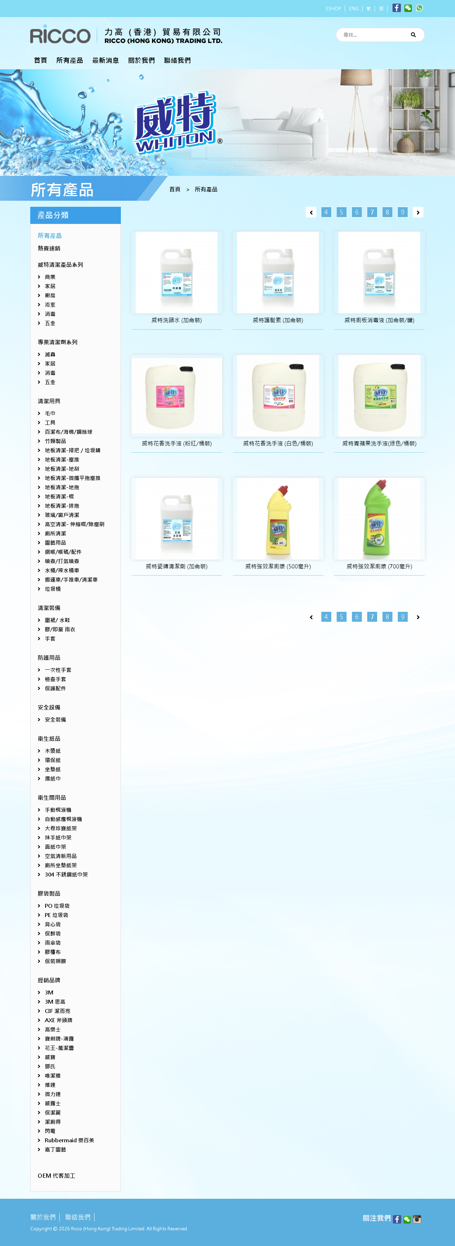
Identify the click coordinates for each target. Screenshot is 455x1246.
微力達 (53, 1094)
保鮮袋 (53, 933)
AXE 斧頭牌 (59, 1020)
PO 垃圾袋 (57, 905)
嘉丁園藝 (55, 1149)
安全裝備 (55, 719)
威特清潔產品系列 (60, 265)
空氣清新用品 (61, 856)
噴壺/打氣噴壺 (62, 561)
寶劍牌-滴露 (59, 1038)
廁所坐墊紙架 (61, 865)
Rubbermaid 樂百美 (69, 1140)
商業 (50, 277)
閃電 (50, 1131)
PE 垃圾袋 (56, 915)
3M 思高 (55, 1001)
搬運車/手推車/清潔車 (71, 579)
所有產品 (69, 60)
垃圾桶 (53, 589)
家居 (50, 286)
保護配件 (55, 688)
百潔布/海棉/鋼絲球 (68, 431)
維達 (50, 1085)
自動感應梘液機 (63, 819)
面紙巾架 (55, 846)
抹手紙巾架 (58, 837)
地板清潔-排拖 (62, 505)
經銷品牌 (49, 980)
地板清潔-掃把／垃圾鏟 (73, 450)
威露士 (53, 1103)
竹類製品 (55, 441)
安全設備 (49, 707)
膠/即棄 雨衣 (60, 629)
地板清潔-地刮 (62, 468)
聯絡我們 (177, 60)
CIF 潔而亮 (57, 1011)
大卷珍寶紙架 (61, 828)
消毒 (50, 314)
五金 (50, 323)
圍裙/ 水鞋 (57, 620)
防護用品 (49, 658)
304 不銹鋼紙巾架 (66, 874)
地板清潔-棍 (59, 496)
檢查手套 (55, 679)
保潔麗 (53, 1112)
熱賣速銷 (49, 248)
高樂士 (53, 1029)
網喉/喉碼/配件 (63, 552)
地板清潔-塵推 (62, 459)
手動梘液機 (58, 810)
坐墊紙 (53, 769)
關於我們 (141, 60)
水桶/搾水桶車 (62, 570)
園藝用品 (55, 542)
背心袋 (53, 924)
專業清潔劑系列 (57, 342)
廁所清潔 (55, 533)
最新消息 (105, 60)
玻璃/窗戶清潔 (62, 515)
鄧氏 (50, 1066)
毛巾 (50, 413)
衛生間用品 (52, 798)
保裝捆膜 (55, 961)
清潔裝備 (49, 608)
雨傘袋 (53, 942)
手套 (50, 638)
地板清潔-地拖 (62, 487)
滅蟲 (50, 354)
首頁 (40, 60)
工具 (50, 422)
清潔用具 (49, 401)
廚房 (50, 295)
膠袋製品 (49, 893)
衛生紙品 (49, 739)
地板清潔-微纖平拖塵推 (73, 478)
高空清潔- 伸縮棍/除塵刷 (75, 524)
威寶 (50, 1057)
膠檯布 (53, 952)
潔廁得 (53, 1121)
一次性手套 (58, 670)
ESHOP (333, 9)
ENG (354, 9)
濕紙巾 (53, 778)
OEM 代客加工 (56, 1176)
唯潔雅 (53, 1075)
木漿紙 (53, 751)
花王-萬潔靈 (59, 1048)
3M (49, 992)
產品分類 (53, 215)
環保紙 (53, 760)
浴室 (50, 304)
